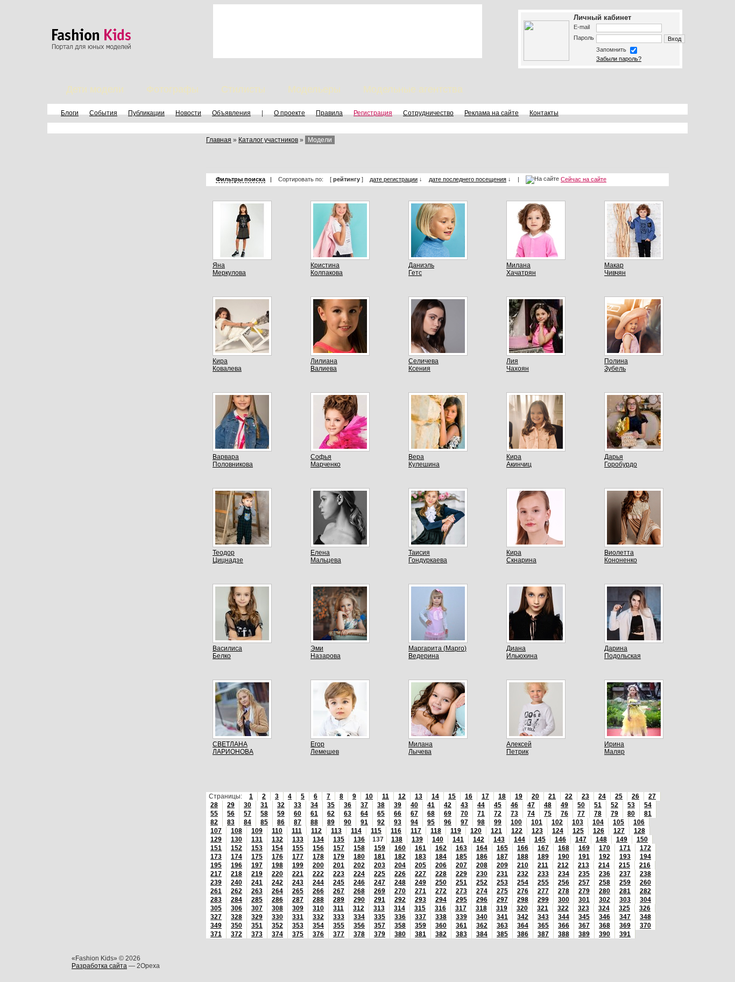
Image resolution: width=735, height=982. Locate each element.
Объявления (231, 113)
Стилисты (243, 89)
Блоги (70, 113)
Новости (188, 113)
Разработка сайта (99, 966)
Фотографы (172, 89)
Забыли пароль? (618, 58)
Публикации (146, 113)
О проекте (289, 113)
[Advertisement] (347, 31)
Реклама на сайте (491, 113)
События (103, 113)
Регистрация (373, 113)
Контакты (544, 113)
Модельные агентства (413, 89)
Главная (218, 140)
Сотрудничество (428, 113)
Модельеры (314, 89)
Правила (329, 113)
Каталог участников (268, 140)
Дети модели (95, 89)
